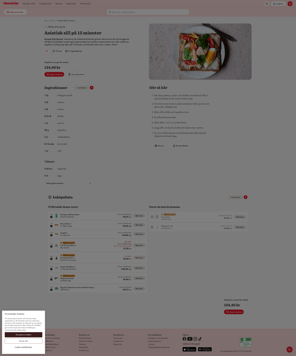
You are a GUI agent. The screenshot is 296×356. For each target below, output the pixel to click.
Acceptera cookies (23, 335)
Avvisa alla (23, 341)
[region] (23, 332)
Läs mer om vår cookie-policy (15, 330)
